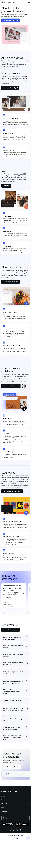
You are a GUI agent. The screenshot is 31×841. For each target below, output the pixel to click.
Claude (16, 174)
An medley (16, 835)
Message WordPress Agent (11, 386)
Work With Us (15, 838)
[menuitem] (8, 2)
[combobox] (15, 818)
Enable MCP (6, 185)
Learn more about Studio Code (12, 491)
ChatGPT (23, 174)
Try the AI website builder (10, 20)
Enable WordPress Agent (10, 88)
